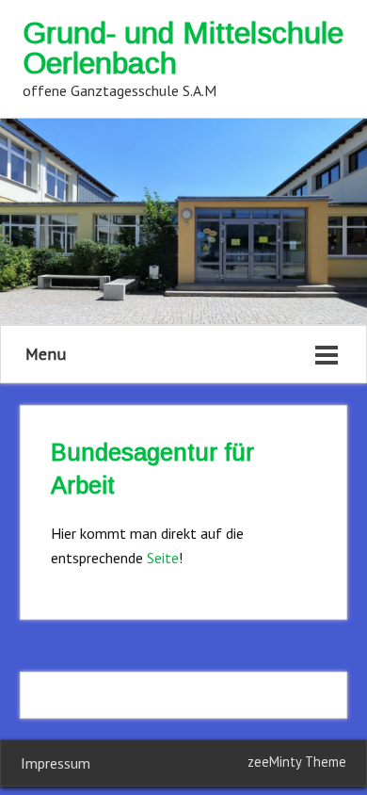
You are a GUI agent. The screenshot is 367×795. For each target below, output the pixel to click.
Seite (163, 557)
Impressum (55, 763)
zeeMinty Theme (296, 762)
